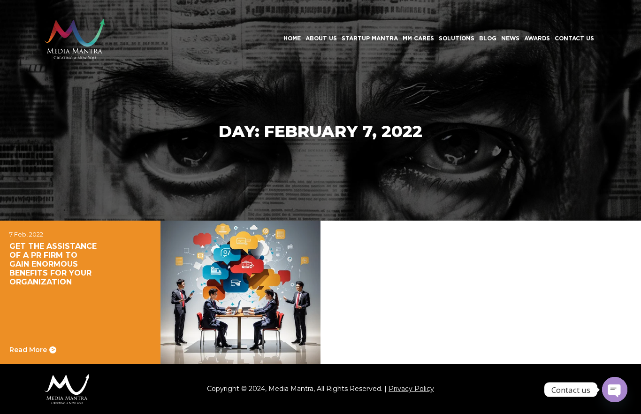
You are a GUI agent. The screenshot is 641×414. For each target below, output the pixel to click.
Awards (537, 38)
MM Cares (418, 38)
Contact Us (574, 38)
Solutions (456, 38)
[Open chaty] (614, 389)
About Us (321, 38)
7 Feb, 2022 (26, 234)
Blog (487, 38)
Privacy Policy (411, 388)
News (510, 38)
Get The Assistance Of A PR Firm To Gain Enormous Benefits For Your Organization (53, 264)
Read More (32, 349)
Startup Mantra (370, 38)
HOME (292, 38)
